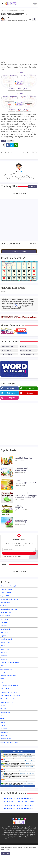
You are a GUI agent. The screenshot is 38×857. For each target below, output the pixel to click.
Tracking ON (22, 786)
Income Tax (4, 672)
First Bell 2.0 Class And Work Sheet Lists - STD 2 (19, 802)
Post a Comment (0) (19, 251)
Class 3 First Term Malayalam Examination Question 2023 (25, 496)
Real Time (17, 786)
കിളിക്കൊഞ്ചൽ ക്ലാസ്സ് (7, 586)
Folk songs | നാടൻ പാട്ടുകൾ (27, 760)
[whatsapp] (22, 819)
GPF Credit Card (5, 689)
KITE (2, 679)
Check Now (5, 849)
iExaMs (2, 705)
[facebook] (13, 819)
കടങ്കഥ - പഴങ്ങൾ (20, 470)
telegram (10, 393)
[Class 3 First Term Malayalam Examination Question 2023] (7, 497)
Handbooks (20, 754)
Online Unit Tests (5, 592)
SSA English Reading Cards (9, 599)
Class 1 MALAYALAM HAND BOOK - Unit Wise (14, 780)
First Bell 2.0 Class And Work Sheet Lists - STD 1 (19, 798)
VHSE (2, 719)
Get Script (12, 786)
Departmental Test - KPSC (8, 692)
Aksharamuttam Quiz (27, 354)
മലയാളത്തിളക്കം (5, 602)
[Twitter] (12, 145)
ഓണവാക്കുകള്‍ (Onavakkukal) (25, 483)
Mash (18, 172)
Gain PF (3, 682)
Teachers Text (6, 350)
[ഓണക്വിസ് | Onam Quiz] (7, 460)
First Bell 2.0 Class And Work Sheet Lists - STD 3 (19, 805)
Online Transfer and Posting (9, 662)
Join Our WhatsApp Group (8, 609)
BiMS (2, 666)
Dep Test (3, 636)
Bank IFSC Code (5, 712)
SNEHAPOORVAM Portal (8, 676)
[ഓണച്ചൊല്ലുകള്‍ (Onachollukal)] (7, 522)
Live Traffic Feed (17, 751)
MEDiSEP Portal (5, 739)
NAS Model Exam (7, 354)
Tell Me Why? (4, 606)
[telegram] (19, 819)
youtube (30, 393)
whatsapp (30, 388)
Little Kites (3, 709)
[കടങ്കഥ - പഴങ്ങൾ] (7, 472)
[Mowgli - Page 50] (7, 509)
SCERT (2, 722)
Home (3, 10)
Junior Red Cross (5, 735)
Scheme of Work (5, 612)
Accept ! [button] (6, 853)
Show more (32, 186)
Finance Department (7, 699)
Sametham (3, 656)
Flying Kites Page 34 (23, 770)
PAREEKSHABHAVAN (7, 702)
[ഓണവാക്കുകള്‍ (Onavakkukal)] (7, 484)
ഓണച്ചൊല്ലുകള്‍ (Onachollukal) (20, 521)
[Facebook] (8, 145)
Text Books (24, 346)
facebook (10, 388)
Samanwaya (4, 659)
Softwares (3, 626)
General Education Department (10, 695)
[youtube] (16, 819)
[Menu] (2, 3)
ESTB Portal (4, 732)
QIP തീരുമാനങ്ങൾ (6, 639)
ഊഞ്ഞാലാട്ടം (4, 777)
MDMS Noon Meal (6, 669)
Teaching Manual (7, 346)
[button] (35, 3)
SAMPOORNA (4, 649)
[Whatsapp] (16, 145)
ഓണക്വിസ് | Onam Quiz (23, 458)
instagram (11, 398)
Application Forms (6, 589)
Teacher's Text (5, 616)
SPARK (2, 646)
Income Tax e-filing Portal (9, 742)
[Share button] (20, 145)
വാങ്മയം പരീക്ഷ (26, 350)
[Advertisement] (19, 41)
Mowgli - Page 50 (20, 508)
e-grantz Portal (5, 642)
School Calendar (5, 629)
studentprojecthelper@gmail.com (12, 305)
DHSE (2, 715)
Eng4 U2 (8, 10)
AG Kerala (3, 729)
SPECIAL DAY (4, 632)
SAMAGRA (3, 652)
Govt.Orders (4, 622)
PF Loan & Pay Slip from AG (9, 685)
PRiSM (2, 725)
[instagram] (25, 819)
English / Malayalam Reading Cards (11, 596)
